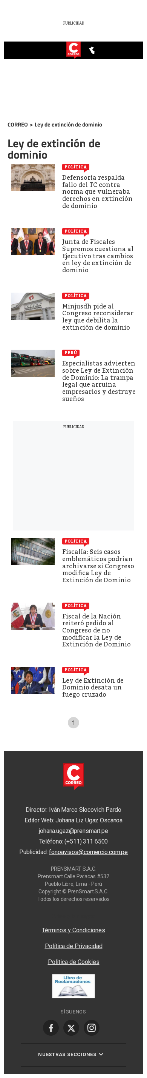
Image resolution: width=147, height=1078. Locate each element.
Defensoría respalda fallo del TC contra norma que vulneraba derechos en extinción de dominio (97, 191)
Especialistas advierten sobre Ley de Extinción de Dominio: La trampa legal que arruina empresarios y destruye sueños (99, 381)
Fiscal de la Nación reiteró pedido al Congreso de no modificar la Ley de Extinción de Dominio (96, 630)
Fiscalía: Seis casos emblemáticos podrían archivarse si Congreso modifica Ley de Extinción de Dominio (98, 565)
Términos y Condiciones (73, 930)
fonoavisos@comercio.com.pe (88, 852)
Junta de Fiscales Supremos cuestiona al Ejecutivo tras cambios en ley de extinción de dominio (97, 255)
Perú (70, 352)
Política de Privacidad (74, 946)
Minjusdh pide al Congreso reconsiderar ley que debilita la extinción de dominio (97, 317)
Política (75, 167)
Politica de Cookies (74, 961)
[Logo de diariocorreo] (73, 51)
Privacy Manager (73, 916)
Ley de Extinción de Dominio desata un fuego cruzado (93, 687)
